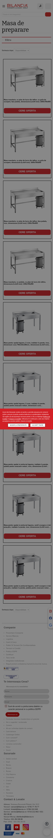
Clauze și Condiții (15, 419)
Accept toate (37, 425)
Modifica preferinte (18, 425)
